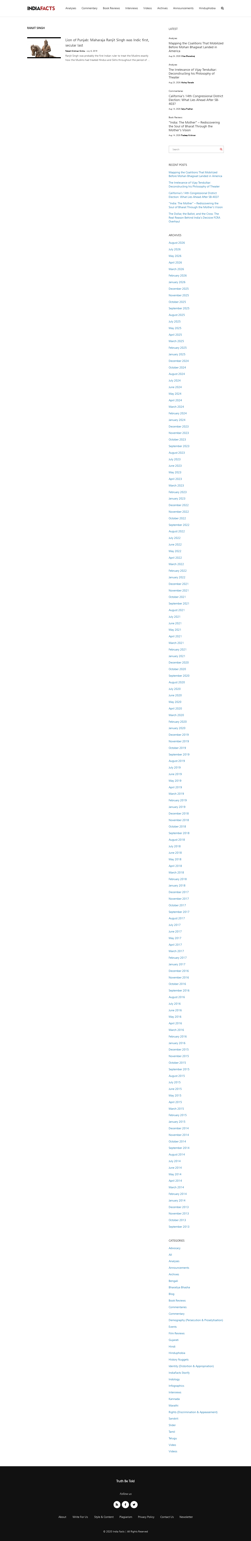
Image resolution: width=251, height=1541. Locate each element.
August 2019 (177, 761)
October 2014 (177, 1141)
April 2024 (175, 400)
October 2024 (177, 367)
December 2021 (179, 584)
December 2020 (179, 662)
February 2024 (178, 413)
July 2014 (175, 1161)
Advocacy (174, 1248)
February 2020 (178, 721)
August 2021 (177, 610)
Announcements (183, 8)
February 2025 (178, 347)
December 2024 (179, 361)
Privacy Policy (146, 1517)
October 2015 (177, 1062)
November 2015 (179, 1056)
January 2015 (177, 1121)
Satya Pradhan (187, 109)
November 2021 (179, 590)
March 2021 (176, 643)
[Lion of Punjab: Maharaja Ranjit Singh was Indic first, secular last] (44, 47)
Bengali (173, 1281)
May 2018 (175, 859)
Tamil (172, 1431)
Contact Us (167, 1517)
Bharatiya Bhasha (179, 1287)
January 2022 (177, 577)
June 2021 (175, 623)
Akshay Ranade (187, 82)
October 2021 (177, 597)
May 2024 (175, 393)
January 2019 (177, 807)
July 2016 (175, 1003)
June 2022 (175, 544)
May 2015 (175, 1095)
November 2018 (179, 820)
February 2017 (178, 957)
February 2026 (178, 275)
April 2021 (175, 636)
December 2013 (179, 1207)
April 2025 (175, 334)
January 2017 (177, 964)
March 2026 (176, 269)
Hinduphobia (207, 8)
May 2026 (175, 256)
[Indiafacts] (41, 8)
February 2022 (178, 570)
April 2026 (175, 262)
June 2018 (175, 852)
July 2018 (175, 846)
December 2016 (179, 971)
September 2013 (179, 1226)
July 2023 (175, 459)
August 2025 (177, 315)
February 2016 (178, 1036)
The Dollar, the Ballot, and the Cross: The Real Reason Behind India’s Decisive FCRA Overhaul (194, 217)
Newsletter (186, 1517)
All (170, 1254)
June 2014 (175, 1167)
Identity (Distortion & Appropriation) (191, 1366)
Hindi (172, 1346)
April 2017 (175, 944)
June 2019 (175, 774)
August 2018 (177, 839)
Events (173, 1326)
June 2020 (175, 695)
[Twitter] (134, 1504)
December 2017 (179, 892)
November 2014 (179, 1135)
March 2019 (176, 793)
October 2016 (177, 984)
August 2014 (177, 1154)
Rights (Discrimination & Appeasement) (193, 1412)
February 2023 (178, 492)
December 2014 (179, 1128)
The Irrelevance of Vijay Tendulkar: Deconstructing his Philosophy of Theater (193, 73)
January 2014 (177, 1200)
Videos (147, 8)
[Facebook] (125, 1504)
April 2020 (175, 708)
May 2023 (175, 472)
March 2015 (176, 1108)
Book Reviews (111, 8)
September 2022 (179, 525)
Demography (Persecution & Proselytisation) (196, 1320)
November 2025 (179, 295)
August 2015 (177, 1076)
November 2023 (179, 433)
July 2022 (175, 538)
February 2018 (178, 879)
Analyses (70, 8)
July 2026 (175, 249)
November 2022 (179, 511)
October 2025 (177, 302)
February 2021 (178, 649)
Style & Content (104, 1517)
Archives (162, 8)
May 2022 (175, 551)
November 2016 (179, 977)
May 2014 (175, 1174)
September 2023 (179, 446)
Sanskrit (173, 1418)
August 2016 (177, 997)
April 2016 (175, 1023)
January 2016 (177, 1043)
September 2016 (179, 990)
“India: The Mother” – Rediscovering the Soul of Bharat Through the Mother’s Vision (194, 126)
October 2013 (177, 1220)
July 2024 (175, 380)
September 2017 (179, 912)
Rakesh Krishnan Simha (75, 51)
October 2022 (177, 518)
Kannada (174, 1399)
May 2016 (175, 1016)
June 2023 (175, 465)
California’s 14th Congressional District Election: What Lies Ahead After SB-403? (196, 100)
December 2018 (179, 813)
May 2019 (175, 780)
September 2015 (179, 1069)
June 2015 (175, 1089)
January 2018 (177, 885)
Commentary (89, 8)
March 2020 (176, 715)
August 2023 (177, 452)
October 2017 (177, 905)
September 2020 (179, 675)
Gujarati (174, 1340)
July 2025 (175, 321)
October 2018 (177, 826)
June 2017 (175, 931)
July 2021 (175, 616)
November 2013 (179, 1213)
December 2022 (179, 505)
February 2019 (178, 800)
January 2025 (177, 354)
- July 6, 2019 (91, 51)
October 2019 (177, 748)
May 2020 (175, 702)
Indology (174, 1379)
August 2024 (177, 374)
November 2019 (179, 741)
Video (172, 1445)
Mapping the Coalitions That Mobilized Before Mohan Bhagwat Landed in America (196, 47)
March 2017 (176, 951)
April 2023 (175, 479)
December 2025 (179, 288)
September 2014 (179, 1148)
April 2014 (175, 1180)
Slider (172, 1425)
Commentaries (176, 90)
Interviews (131, 8)
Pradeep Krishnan (188, 135)
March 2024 (176, 406)
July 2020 (175, 689)
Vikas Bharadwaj (188, 56)
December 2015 (179, 1049)
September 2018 (179, 833)
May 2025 (175, 328)
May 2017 (175, 938)
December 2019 (179, 734)
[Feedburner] (117, 1504)
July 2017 (175, 925)
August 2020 (177, 682)
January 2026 (177, 282)
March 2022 (176, 564)
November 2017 (179, 898)
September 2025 (179, 308)
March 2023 (176, 485)
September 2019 (179, 754)
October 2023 (177, 439)
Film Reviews (176, 1333)
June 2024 (175, 387)
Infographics (176, 1385)
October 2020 (177, 669)
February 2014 (178, 1194)
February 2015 (178, 1115)
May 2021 (175, 629)
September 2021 (179, 603)
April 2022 (175, 557)
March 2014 (176, 1187)
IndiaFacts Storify (179, 1372)
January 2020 (177, 728)
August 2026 (177, 242)
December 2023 (179, 426)
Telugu (173, 1438)
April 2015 (175, 1102)
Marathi (173, 1405)
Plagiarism (125, 1517)
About (62, 1517)
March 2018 (176, 872)
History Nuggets (179, 1359)
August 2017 (177, 918)
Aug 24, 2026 (174, 56)
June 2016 (175, 1010)
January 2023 (177, 498)
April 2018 (175, 866)
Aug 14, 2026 (174, 109)
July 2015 (175, 1082)
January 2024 (177, 420)
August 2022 (177, 531)
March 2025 (176, 341)
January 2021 (177, 656)
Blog (171, 1294)
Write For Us (80, 1517)
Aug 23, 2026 (174, 82)
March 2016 (176, 1030)
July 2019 (175, 767)
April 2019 (175, 787)
